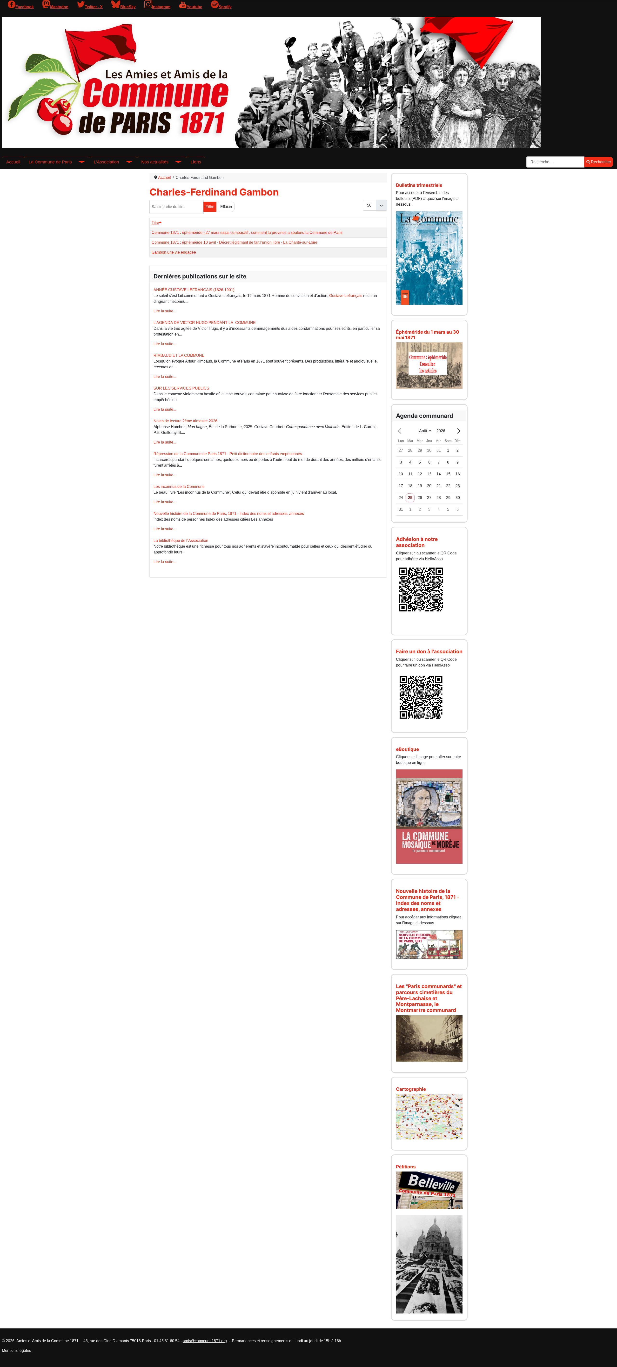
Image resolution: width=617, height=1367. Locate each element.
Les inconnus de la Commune (179, 487)
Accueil (13, 162)
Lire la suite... (165, 311)
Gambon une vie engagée (174, 252)
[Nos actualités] (175, 162)
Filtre (210, 207)
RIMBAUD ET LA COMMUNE (179, 355)
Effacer (226, 207)
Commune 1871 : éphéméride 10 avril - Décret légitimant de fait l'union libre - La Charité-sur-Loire (234, 242)
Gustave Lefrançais (345, 296)
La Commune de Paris (50, 162)
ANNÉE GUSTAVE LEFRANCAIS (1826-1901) (194, 290)
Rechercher (601, 162)
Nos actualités (154, 162)
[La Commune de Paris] (78, 162)
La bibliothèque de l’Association (181, 541)
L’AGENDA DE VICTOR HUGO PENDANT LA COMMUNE (205, 323)
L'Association (106, 162)
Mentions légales (16, 1350)
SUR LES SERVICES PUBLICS (181, 388)
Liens (196, 162)
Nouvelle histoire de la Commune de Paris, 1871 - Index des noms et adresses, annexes (229, 514)
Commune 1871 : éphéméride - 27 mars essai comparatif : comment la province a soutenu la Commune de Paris (247, 232)
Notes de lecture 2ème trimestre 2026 (185, 421)
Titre (155, 223)
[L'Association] (126, 162)
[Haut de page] (608, 1358)
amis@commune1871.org (205, 1341)
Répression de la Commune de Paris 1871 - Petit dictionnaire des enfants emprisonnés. (228, 454)
